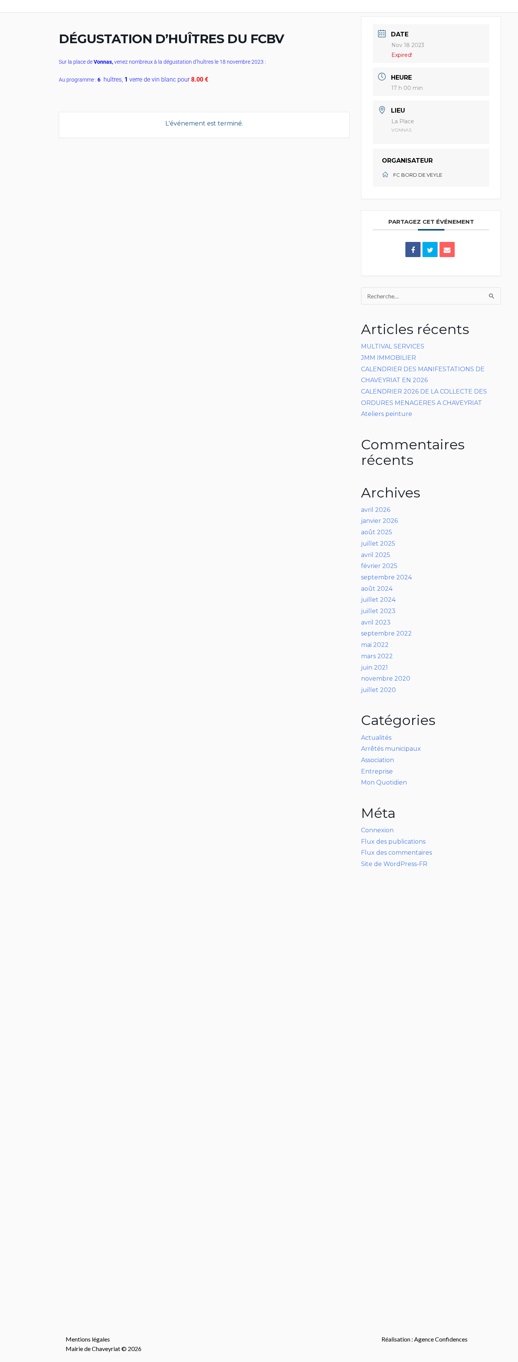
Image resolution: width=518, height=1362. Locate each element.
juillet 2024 (378, 599)
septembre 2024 (386, 577)
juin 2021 (374, 667)
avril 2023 (376, 622)
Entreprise (377, 771)
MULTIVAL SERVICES (392, 346)
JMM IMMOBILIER (388, 357)
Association (377, 760)
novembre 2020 (385, 678)
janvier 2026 (379, 520)
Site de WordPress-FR (394, 864)
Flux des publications (393, 841)
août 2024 (376, 588)
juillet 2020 (378, 690)
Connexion (377, 830)
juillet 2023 (378, 611)
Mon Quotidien (384, 782)
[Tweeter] (430, 249)
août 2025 (376, 532)
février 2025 (379, 566)
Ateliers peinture (386, 413)
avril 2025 (375, 555)
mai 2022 (375, 644)
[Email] (447, 249)
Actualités (376, 737)
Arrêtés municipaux (391, 748)
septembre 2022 (386, 633)
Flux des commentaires (396, 852)
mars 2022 (377, 656)
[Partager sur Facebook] (413, 249)
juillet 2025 (378, 543)
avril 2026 (375, 509)
